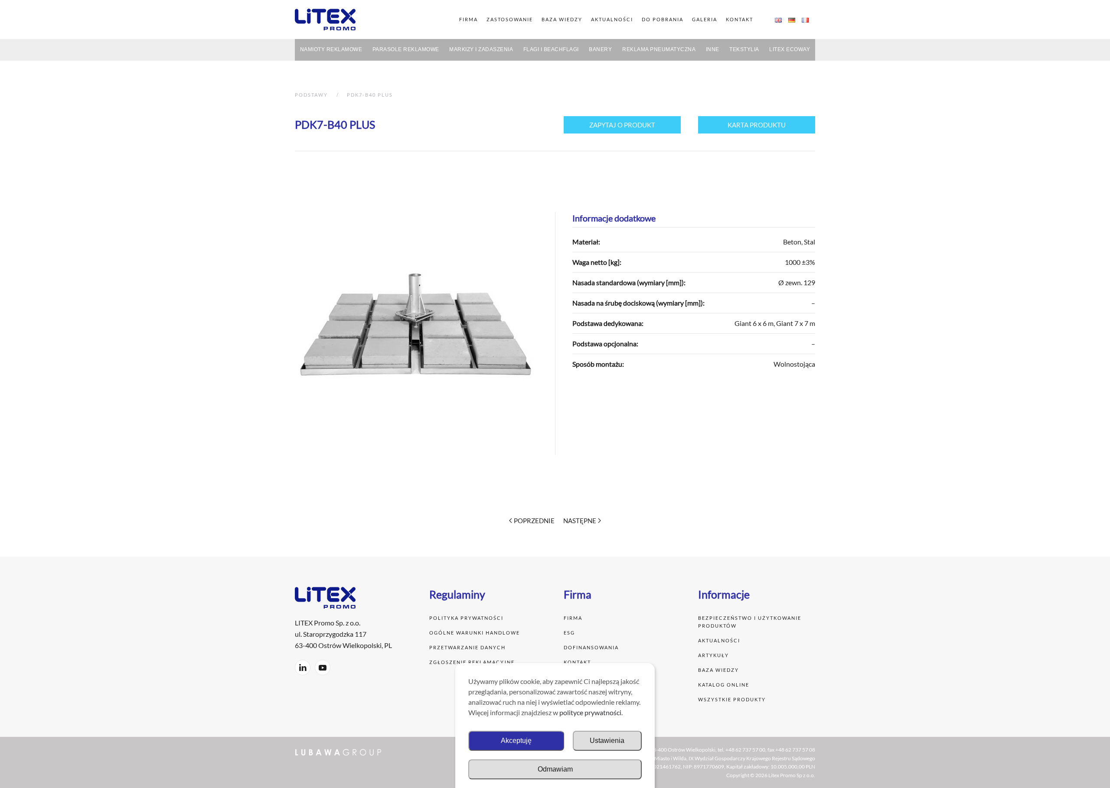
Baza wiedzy (562, 19)
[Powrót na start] (325, 19)
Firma (573, 618)
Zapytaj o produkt (622, 125)
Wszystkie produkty (732, 699)
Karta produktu (757, 125)
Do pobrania (662, 19)
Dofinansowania (591, 647)
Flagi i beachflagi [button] (551, 49)
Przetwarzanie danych (467, 647)
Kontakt (739, 19)
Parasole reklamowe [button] (405, 49)
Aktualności (720, 640)
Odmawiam (555, 769)
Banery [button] (600, 49)
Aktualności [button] (612, 19)
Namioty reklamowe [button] (331, 49)
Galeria (704, 19)
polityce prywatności (590, 712)
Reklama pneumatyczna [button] (658, 49)
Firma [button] (468, 19)
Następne (579, 520)
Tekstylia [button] (744, 49)
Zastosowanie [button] (509, 19)
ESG (569, 632)
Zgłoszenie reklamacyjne (472, 662)
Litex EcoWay (789, 49)
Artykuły (713, 655)
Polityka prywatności (467, 618)
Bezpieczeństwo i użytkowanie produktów (749, 621)
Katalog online (723, 684)
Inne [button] (712, 49)
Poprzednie (534, 520)
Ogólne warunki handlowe (474, 632)
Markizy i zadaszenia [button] (481, 49)
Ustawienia (607, 740)
